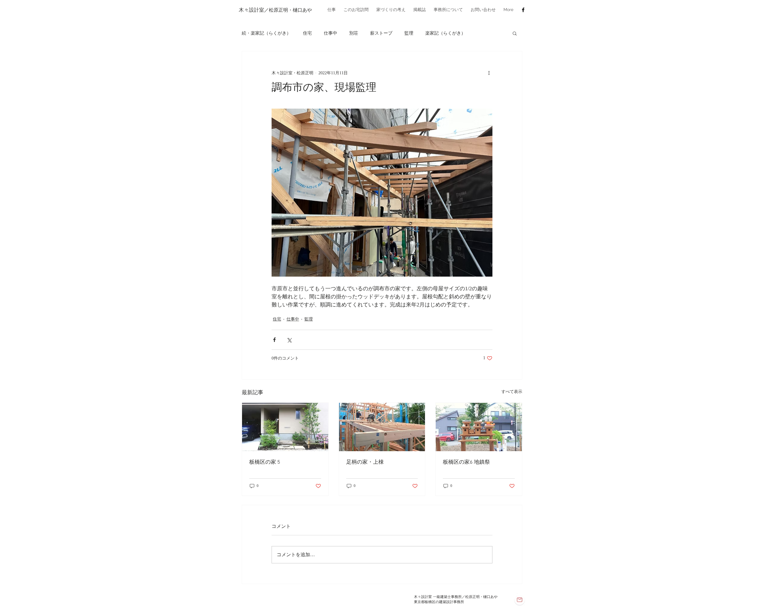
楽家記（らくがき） (445, 33)
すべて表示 (511, 391)
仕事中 (330, 33)
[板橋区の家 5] (285, 427)
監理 (408, 33)
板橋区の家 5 (264, 462)
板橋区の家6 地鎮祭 (466, 462)
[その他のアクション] (488, 72)
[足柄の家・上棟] (382, 427)
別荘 (353, 33)
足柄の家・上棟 (365, 462)
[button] (332, 9)
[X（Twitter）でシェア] (289, 340)
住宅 (307, 33)
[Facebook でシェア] (274, 340)
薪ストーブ (381, 33)
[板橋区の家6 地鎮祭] (479, 427)
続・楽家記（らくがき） (266, 33)
